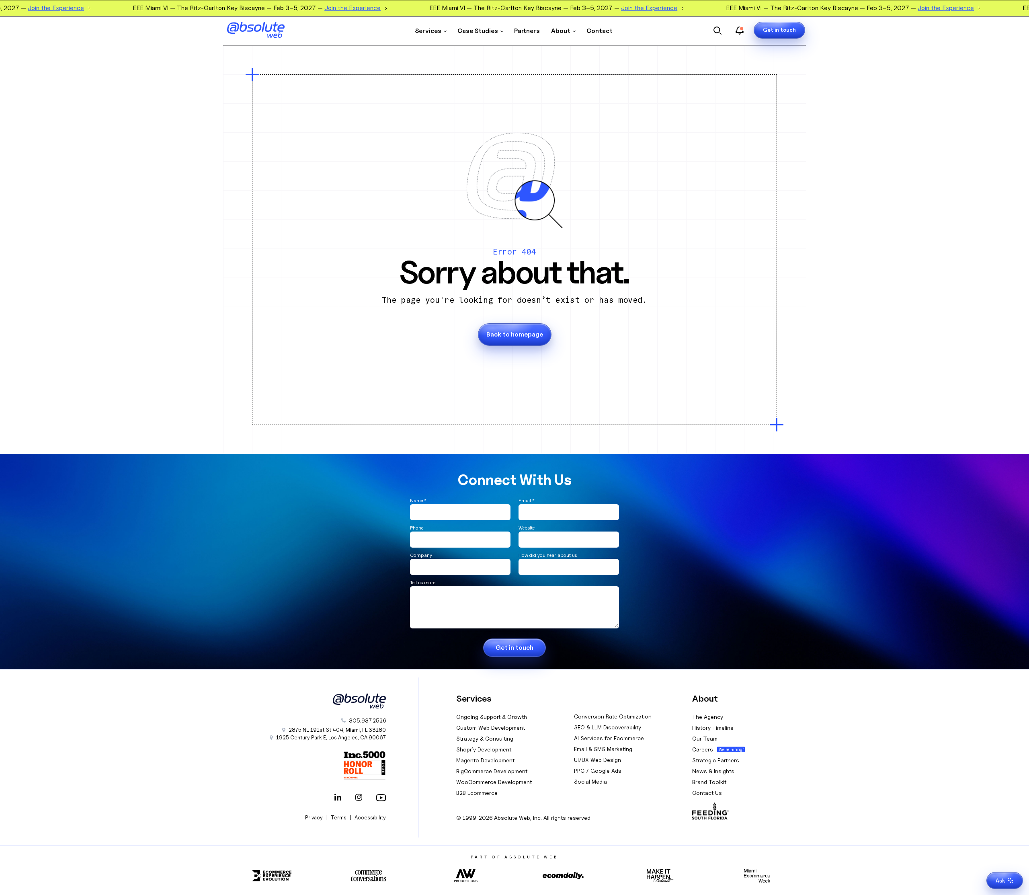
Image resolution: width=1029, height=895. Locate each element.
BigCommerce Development (491, 771)
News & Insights (713, 771)
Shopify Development (483, 749)
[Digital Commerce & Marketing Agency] (267, 30)
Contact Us (707, 792)
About (560, 31)
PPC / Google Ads (597, 770)
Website (527, 528)
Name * (418, 500)
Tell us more (422, 582)
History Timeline (713, 727)
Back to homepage (514, 334)
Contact (599, 31)
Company (421, 555)
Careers (702, 749)
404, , (337, 730)
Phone (416, 528)
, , (331, 737)
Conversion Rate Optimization (613, 716)
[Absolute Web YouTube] (379, 798)
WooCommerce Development (494, 781)
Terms (338, 817)
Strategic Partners (715, 760)
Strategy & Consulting (484, 738)
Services (428, 31)
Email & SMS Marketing (603, 748)
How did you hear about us (548, 555)
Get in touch (779, 30)
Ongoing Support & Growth (491, 716)
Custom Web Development (490, 727)
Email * (527, 500)
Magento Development (485, 760)
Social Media (590, 781)
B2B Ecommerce (477, 792)
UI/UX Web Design (597, 759)
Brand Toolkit (709, 781)
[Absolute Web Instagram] (358, 798)
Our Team (704, 738)
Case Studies (477, 31)
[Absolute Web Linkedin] (337, 798)
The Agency (707, 716)
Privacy (314, 817)
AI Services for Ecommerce (609, 738)
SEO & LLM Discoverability (607, 727)
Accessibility (370, 817)
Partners (527, 31)
